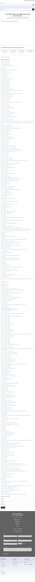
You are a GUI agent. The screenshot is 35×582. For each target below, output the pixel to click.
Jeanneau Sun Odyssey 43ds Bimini (5, 342)
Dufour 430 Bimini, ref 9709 (5, 218)
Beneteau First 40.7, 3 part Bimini (5, 106)
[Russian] (32, 0)
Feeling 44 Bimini (3, 237)
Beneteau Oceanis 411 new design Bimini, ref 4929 (8, 138)
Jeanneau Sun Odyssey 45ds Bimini (5, 358)
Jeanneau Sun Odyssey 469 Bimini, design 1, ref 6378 (8, 359)
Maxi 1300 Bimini (3, 381)
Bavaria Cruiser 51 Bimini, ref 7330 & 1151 (7, 96)
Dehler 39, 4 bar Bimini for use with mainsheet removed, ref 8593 (9, 180)
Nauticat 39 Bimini (3, 428)
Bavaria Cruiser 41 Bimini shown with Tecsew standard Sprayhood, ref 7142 (11, 90)
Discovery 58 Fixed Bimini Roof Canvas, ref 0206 (7, 198)
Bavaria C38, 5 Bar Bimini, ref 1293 (6, 80)
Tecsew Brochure (25, 17)
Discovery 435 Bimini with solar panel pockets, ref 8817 (8, 186)
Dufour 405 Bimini (3, 208)
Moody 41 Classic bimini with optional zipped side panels (8, 396)
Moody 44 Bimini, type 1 (4, 406)
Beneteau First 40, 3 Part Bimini (5, 105)
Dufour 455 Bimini (3, 224)
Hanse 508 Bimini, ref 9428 (4, 291)
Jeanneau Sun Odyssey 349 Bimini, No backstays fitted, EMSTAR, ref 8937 (11, 316)
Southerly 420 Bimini (4, 459)
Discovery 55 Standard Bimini (5, 195)
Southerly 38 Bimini (3, 457)
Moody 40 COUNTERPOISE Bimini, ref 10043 (7, 394)
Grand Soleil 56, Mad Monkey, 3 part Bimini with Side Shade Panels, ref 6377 (11, 242)
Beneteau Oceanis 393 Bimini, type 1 (6, 129)
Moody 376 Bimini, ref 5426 (5, 390)
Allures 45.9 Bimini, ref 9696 (5, 62)
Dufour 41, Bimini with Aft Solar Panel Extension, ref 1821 (9, 211)
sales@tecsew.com (18, 519)
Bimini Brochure (9, 17)
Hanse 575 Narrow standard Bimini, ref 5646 (7, 300)
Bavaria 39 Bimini (3, 71)
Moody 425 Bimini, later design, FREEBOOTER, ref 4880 (8, 402)
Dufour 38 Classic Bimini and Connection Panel (7, 204)
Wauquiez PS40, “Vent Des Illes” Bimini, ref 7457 (7, 488)
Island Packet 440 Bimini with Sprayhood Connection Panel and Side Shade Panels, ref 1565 (13, 304)
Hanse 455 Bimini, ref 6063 (4, 277)
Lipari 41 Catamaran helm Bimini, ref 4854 (6, 374)
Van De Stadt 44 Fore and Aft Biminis (6, 482)
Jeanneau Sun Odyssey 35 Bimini (5, 317)
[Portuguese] (31, 0)
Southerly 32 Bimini (3, 453)
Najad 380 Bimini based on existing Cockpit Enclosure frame (9, 422)
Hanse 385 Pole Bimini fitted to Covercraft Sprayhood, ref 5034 (9, 258)
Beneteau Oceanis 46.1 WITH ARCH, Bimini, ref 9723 (8, 151)
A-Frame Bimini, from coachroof (5, 61)
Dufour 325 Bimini (3, 199)
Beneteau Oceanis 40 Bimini (4, 132)
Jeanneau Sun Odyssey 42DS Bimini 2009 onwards (8, 335)
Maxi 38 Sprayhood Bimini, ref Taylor (6, 384)
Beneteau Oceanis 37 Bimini (4, 118)
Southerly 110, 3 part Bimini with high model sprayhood (8, 447)
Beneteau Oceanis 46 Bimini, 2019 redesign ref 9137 (8, 145)
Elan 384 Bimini (3, 233)
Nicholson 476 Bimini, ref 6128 (5, 431)
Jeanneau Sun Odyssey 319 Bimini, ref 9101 (7, 310)
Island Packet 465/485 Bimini (5, 307)
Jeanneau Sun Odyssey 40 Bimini (5, 326)
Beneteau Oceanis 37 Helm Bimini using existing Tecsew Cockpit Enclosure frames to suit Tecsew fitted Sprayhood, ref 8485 (17, 123)
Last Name (2, 500)
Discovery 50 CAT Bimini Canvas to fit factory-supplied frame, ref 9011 (10, 189)
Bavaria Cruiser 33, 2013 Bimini (5, 84)
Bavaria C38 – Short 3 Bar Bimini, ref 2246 (6, 78)
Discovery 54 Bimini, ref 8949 (5, 192)
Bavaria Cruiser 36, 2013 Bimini (5, 87)
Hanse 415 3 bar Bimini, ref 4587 (5, 265)
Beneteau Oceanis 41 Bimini (4, 135)
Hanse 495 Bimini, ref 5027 (4, 285)
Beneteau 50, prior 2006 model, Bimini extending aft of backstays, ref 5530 (11, 102)
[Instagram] (17, 528)
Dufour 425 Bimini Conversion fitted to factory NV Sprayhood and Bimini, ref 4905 (12, 217)
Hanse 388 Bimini (3, 261)
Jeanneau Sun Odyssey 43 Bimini (5, 339)
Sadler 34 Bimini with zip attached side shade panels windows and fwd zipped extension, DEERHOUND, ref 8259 (16, 440)
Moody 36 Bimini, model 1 (4, 387)
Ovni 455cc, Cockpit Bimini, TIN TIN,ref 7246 (7, 434)
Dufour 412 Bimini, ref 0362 (5, 214)
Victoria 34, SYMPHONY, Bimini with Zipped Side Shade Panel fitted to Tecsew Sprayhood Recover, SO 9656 (15, 485)
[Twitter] (19, 528)
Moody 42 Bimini (3, 399)
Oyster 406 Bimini (3, 437)
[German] (28, 0)
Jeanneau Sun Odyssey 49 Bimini (5, 362)
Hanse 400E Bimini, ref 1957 (5, 264)
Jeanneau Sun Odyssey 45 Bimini (5, 355)
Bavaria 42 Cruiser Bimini (4, 74)
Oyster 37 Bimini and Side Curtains (5, 435)
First (4, 537)
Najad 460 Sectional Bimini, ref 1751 (6, 425)
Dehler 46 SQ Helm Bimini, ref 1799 (6, 183)
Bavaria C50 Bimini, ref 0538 (5, 83)
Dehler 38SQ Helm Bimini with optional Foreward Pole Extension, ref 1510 (11, 179)
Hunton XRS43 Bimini (4, 303)
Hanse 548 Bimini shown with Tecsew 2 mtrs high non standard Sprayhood (11, 297)
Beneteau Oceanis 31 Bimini (4, 109)
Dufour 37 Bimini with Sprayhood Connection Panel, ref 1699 (9, 201)
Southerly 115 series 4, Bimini (5, 450)
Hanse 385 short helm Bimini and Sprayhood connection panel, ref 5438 (10, 259)
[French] (27, 0)
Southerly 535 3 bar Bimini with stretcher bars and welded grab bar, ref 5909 (11, 469)
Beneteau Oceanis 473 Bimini (5, 154)
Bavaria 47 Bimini (3, 77)
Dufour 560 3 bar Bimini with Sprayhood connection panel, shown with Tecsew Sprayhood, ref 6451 (14, 230)
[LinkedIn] (15, 528)
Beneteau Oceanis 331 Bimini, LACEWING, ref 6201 (8, 112)
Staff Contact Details (3, 565)
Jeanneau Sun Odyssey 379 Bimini (5, 322)
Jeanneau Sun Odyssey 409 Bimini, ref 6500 (7, 329)
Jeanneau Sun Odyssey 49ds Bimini (5, 365)
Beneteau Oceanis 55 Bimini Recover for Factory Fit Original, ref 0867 (10, 163)
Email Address (3, 503)
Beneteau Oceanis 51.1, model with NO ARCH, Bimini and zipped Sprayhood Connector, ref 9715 (14, 160)
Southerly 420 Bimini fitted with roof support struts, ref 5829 (9, 460)
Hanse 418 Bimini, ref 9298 (4, 268)
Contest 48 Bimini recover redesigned (6, 176)
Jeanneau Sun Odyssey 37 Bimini (5, 320)
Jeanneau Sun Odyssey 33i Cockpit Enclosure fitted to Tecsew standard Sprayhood (12, 313)
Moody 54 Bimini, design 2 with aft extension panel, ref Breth (9, 418)
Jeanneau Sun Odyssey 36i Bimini (5, 319)
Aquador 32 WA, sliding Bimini (5, 64)
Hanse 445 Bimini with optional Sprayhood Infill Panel (8, 274)
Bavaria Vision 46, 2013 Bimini (5, 100)
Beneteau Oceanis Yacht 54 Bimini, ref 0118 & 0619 (8, 167)
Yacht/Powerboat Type (6, 542)
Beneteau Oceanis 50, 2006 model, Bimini (6, 157)
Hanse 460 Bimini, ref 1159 (4, 281)
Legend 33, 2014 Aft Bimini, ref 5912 (6, 371)
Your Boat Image (20, 542)
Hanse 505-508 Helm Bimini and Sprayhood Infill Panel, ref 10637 (10, 288)
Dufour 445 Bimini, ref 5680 (5, 221)
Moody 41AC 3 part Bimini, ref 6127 (6, 397)
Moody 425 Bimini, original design (5, 403)
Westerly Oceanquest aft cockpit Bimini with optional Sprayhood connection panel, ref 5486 (13, 494)
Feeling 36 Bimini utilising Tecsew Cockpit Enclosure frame (9, 236)
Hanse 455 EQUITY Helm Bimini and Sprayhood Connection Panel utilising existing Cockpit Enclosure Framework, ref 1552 (17, 279)
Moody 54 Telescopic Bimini (5, 419)
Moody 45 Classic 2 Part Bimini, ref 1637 (6, 409)
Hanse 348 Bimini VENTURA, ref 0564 (6, 252)
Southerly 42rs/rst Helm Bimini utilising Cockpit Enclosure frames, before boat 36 (12, 463)
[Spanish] (33, 0)
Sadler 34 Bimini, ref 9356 (4, 441)
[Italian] (29, 0)
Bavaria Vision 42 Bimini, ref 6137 (5, 99)
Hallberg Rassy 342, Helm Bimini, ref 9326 (6, 243)
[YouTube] (21, 528)
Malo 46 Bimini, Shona (4, 377)
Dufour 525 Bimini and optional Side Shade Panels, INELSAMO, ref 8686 (11, 227)
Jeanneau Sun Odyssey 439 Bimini (5, 341)
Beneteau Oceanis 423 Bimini (5, 139)
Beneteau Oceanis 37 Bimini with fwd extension (7, 119)
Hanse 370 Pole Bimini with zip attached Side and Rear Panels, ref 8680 (10, 255)
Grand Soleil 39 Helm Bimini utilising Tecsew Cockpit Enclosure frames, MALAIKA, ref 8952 (13, 239)
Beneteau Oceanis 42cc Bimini (5, 141)
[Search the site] (33, 9)
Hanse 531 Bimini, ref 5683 (4, 294)
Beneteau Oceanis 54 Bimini (4, 161)
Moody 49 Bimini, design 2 (4, 416)
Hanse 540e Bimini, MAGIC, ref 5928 (6, 295)
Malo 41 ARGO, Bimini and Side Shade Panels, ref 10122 (8, 375)
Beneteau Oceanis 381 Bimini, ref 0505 (6, 126)
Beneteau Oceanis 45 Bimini (4, 144)
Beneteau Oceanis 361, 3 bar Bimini (5, 115)
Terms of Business (15, 565)
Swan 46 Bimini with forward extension (6, 476)
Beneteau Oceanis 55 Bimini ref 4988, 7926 (7, 164)
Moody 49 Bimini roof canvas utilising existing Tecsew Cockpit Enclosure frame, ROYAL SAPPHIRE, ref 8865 (16, 415)
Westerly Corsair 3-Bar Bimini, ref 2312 (6, 491)
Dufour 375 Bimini (3, 202)
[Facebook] (13, 528)
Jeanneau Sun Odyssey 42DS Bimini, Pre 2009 (7, 336)
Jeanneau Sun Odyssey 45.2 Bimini (5, 356)
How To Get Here (3, 564)
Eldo (4, 574)
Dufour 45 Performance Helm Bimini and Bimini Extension (9, 223)
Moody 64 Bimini (3, 421)
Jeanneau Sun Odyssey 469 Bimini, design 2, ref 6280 (8, 361)
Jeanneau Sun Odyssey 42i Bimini (5, 338)
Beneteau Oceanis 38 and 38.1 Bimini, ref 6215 (7, 125)
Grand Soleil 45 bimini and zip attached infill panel (7, 240)
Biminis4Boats (3, 566)
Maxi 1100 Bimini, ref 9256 (4, 380)
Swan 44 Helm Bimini (4, 475)
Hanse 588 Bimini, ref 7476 (4, 301)
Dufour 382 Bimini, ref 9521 (5, 205)
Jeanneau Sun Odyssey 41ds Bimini (5, 332)
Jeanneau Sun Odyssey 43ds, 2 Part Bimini (6, 345)
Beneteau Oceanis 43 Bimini (4, 142)
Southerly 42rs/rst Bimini (4, 462)
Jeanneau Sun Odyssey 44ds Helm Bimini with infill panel (8, 352)
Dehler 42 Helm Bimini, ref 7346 (5, 182)
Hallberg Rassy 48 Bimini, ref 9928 (5, 246)
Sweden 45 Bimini (3, 479)
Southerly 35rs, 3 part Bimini (5, 456)
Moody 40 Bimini (3, 393)
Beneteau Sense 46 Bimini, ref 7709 (5, 170)
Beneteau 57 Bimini (3, 103)
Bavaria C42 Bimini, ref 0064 (5, 81)
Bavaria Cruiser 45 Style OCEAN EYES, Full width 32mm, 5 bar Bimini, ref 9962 (12, 93)
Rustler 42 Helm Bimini (4, 438)
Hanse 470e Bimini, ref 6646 (5, 284)
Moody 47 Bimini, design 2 (4, 412)
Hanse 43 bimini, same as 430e (5, 271)
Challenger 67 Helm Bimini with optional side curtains (8, 173)
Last (18, 537)
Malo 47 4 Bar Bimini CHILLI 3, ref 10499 (6, 378)
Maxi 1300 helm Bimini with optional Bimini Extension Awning (9, 383)
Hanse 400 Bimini (3, 262)
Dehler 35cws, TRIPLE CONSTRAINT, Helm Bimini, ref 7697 (9, 177)
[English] (24, 0)
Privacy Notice (15, 564)
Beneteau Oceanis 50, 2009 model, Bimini (6, 158)
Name (4, 534)
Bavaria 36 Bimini (3, 68)
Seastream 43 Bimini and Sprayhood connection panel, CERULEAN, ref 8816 (11, 443)
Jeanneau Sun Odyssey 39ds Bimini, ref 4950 (7, 323)
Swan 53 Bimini (3, 478)
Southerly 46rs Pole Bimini (4, 466)
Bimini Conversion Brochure (17, 17)
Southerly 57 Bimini (3, 472)
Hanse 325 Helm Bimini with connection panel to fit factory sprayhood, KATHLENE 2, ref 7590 (14, 249)
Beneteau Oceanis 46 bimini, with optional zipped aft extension (9, 148)
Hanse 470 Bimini (3, 282)
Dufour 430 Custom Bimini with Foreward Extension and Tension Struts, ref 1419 (12, 220)
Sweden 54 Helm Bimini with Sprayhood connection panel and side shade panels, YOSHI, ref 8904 (14, 481)
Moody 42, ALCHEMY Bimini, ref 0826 (6, 400)
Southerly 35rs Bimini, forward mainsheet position (7, 454)
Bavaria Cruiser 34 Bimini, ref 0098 (5, 86)
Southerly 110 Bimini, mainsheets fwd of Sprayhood (8, 444)
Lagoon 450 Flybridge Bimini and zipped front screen (8, 368)
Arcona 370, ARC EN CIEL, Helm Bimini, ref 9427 (8, 65)
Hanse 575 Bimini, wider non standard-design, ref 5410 (8, 298)
